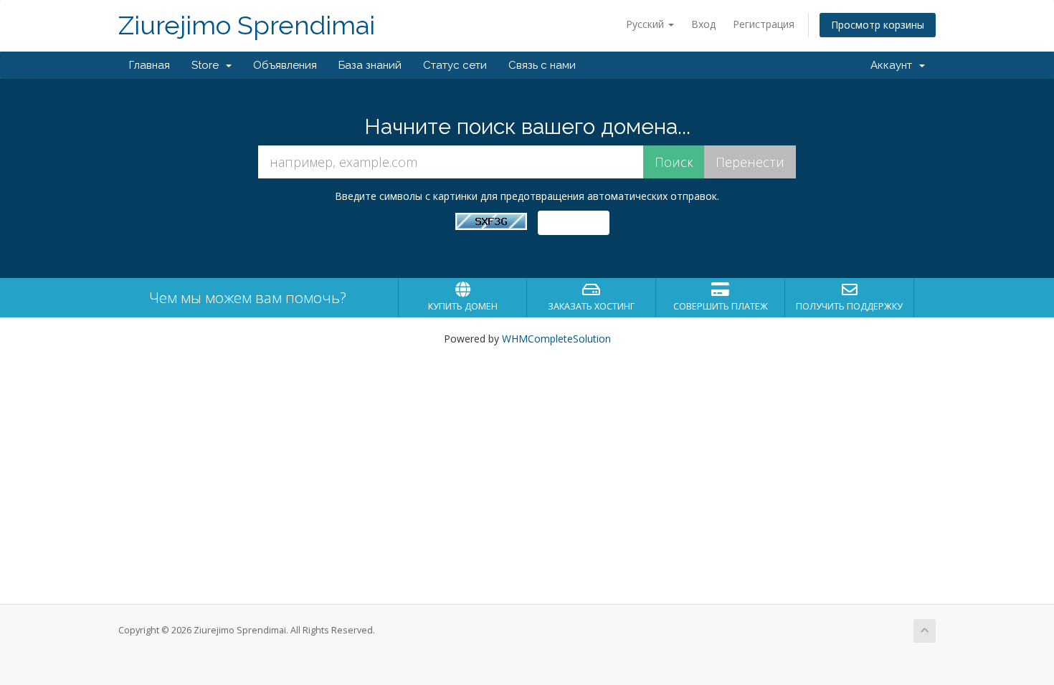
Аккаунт (894, 65)
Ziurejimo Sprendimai (246, 25)
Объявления (285, 65)
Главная (149, 65)
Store (207, 65)
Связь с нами (542, 65)
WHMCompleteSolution (556, 338)
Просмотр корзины (877, 25)
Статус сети (455, 65)
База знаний (370, 65)
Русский (646, 24)
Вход (703, 24)
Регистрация (763, 24)
